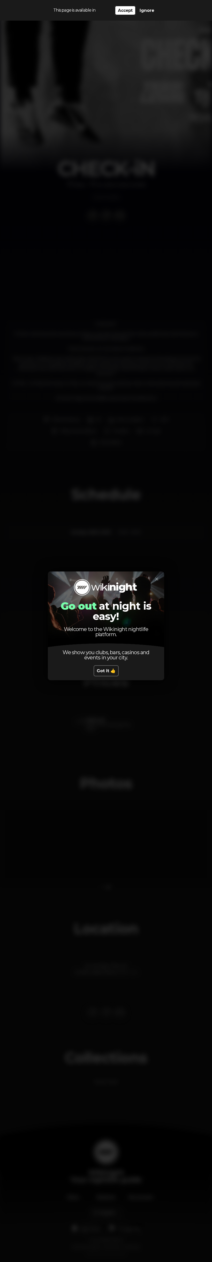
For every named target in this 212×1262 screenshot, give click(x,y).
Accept (125, 10)
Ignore (147, 10)
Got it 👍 (106, 670)
